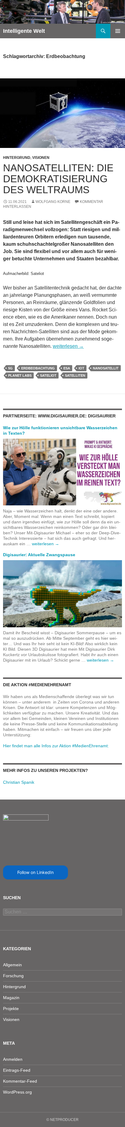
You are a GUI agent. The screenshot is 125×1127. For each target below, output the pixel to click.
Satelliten (75, 375)
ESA (66, 368)
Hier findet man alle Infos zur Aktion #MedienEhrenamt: (56, 745)
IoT (81, 368)
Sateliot (48, 375)
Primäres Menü (117, 31)
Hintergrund (16, 158)
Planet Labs (20, 375)
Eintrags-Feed (16, 1070)
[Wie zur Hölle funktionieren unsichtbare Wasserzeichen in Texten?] (62, 471)
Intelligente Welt (24, 31)
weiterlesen (68, 346)
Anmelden (12, 1059)
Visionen (40, 158)
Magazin (11, 997)
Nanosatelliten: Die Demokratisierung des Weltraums (58, 178)
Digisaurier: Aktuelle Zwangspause (39, 554)
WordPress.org (17, 1092)
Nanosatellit (106, 368)
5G (10, 368)
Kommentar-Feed (20, 1081)
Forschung (13, 975)
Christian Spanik (18, 782)
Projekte (11, 1008)
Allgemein (12, 964)
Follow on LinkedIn (35, 872)
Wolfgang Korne (52, 202)
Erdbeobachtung (38, 368)
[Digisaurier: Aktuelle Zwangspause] (62, 593)
